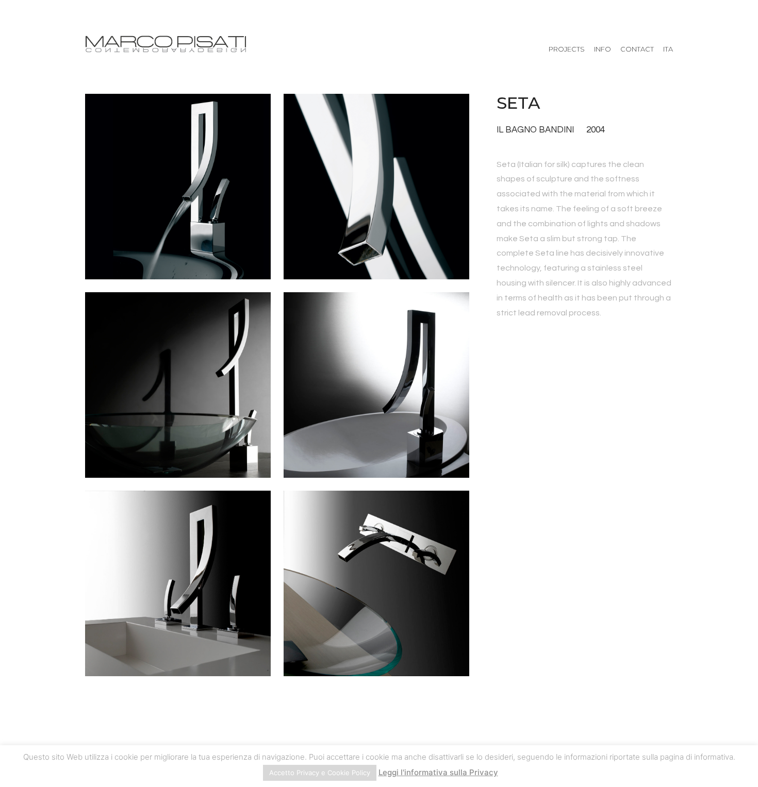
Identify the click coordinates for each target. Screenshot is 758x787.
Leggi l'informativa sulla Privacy (438, 772)
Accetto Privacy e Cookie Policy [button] (319, 772)
